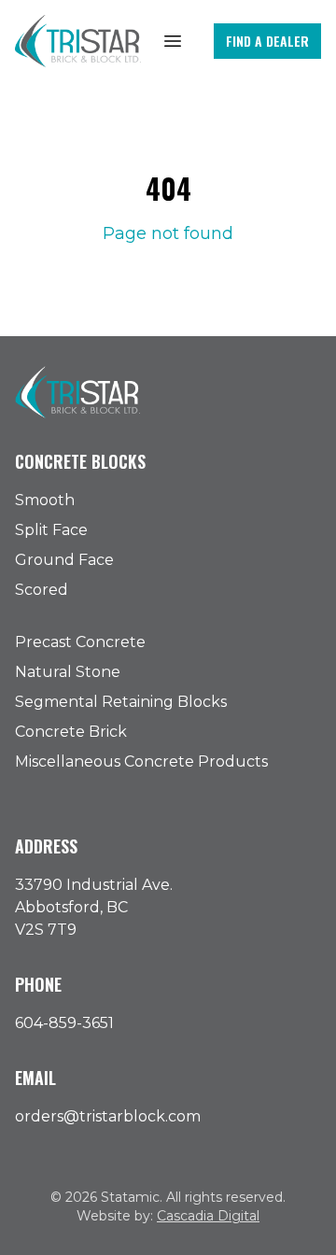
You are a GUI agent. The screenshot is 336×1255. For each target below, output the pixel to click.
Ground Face (64, 560)
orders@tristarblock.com (108, 1116)
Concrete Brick (71, 731)
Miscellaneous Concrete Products (141, 761)
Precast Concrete (80, 642)
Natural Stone (67, 672)
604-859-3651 (64, 1023)
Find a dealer (267, 40)
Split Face (51, 530)
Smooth (45, 500)
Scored (41, 590)
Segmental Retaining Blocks (121, 702)
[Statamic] (78, 41)
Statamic (130, 1197)
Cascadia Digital (208, 1215)
